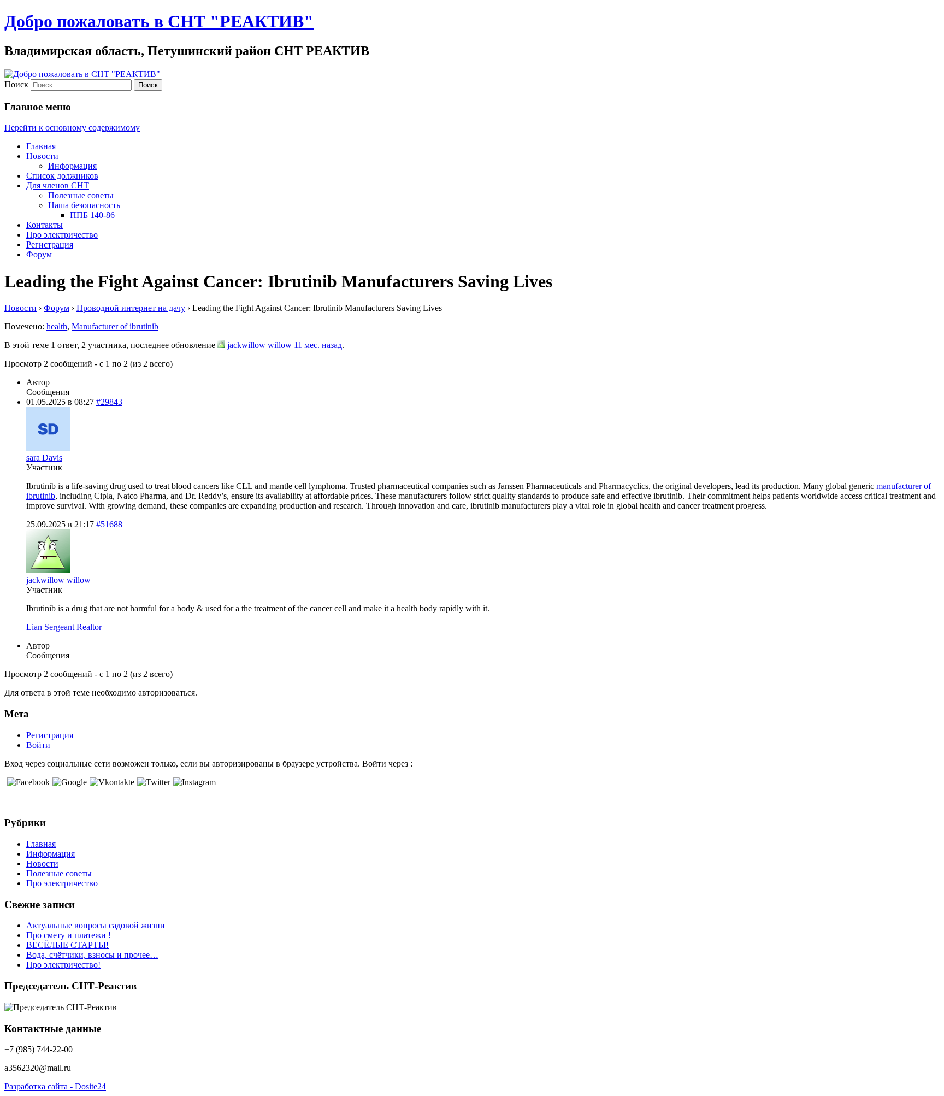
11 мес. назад (318, 345)
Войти (38, 745)
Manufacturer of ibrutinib (115, 326)
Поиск (16, 84)
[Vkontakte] (110, 782)
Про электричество (62, 234)
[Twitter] (152, 782)
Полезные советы (81, 195)
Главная (41, 146)
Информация (72, 165)
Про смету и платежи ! (68, 935)
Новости (42, 156)
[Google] (68, 782)
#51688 (109, 524)
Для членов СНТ (57, 185)
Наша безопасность (84, 205)
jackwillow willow (259, 345)
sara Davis (44, 457)
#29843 (109, 401)
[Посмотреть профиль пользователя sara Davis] (48, 447)
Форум (39, 254)
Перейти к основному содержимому (72, 127)
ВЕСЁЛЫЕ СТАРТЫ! (67, 945)
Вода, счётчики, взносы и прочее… (92, 954)
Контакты (44, 224)
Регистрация (49, 244)
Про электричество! (63, 964)
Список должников (62, 175)
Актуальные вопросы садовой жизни (95, 925)
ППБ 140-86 (92, 215)
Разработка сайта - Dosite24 (55, 1086)
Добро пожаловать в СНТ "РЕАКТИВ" (159, 21)
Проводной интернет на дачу (130, 308)
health (56, 326)
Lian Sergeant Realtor (64, 627)
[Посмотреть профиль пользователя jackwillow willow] (221, 345)
